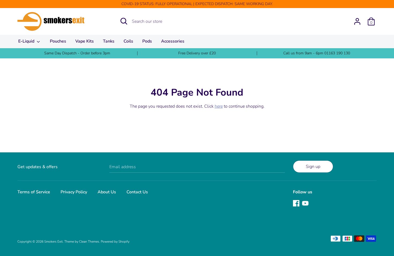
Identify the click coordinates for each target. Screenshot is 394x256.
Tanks (108, 41)
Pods (147, 41)
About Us (107, 192)
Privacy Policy (74, 192)
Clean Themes (89, 241)
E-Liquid (26, 41)
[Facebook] (296, 204)
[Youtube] (306, 204)
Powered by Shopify (115, 241)
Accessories (172, 41)
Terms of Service (33, 192)
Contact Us (137, 192)
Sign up (313, 167)
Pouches (58, 41)
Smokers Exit (53, 241)
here (219, 106)
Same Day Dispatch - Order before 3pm (77, 53)
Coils (128, 41)
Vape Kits (84, 41)
